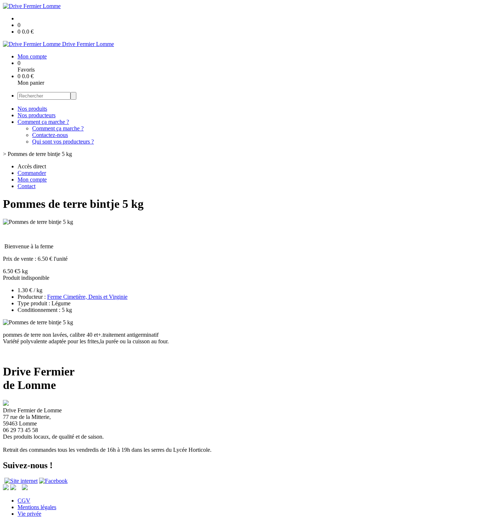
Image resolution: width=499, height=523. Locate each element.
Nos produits (32, 109)
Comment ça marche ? (43, 122)
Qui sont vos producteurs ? (63, 141)
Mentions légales (37, 507)
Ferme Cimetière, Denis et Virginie (87, 297)
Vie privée (29, 514)
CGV (24, 500)
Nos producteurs (37, 115)
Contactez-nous (50, 135)
